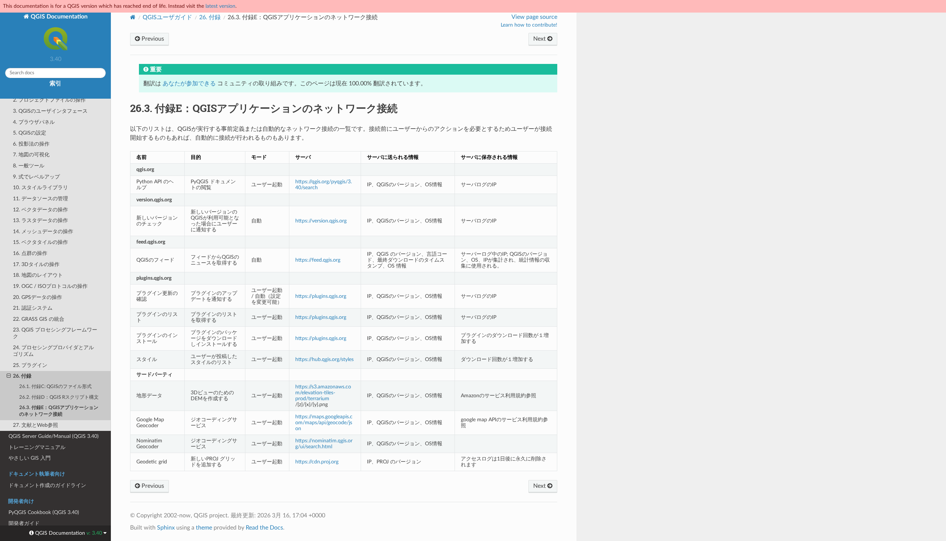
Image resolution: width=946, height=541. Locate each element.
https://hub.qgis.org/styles (324, 359)
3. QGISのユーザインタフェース (50, 111)
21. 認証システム (32, 308)
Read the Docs (264, 528)
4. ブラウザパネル (34, 122)
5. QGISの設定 (29, 133)
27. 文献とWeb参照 (35, 425)
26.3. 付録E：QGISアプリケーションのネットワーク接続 (58, 411)
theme (204, 528)
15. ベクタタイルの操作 (40, 242)
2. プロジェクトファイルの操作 (49, 100)
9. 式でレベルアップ (36, 177)
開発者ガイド (24, 523)
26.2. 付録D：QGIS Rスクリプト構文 (59, 397)
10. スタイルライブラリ (40, 187)
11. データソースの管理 (40, 198)
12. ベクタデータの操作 (40, 209)
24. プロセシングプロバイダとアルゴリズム (53, 351)
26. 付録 (22, 376)
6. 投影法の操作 (31, 144)
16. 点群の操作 (30, 253)
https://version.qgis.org (321, 221)
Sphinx (166, 528)
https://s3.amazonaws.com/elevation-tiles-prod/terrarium (323, 392)
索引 (55, 83)
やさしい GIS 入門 (29, 458)
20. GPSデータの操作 (37, 297)
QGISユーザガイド (167, 17)
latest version (220, 6)
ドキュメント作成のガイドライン (47, 485)
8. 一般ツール (28, 166)
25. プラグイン (30, 365)
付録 (210, 17)
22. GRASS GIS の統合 (38, 319)
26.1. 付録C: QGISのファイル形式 (55, 386)
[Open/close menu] (9, 376)
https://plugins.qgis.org (320, 296)
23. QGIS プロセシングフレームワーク (55, 333)
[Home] (133, 17)
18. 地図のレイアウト (38, 275)
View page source (534, 17)
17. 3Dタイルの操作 (36, 264)
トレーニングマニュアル (36, 447)
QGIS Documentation (58, 17)
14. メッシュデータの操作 (43, 231)
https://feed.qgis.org (317, 260)
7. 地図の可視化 (31, 154)
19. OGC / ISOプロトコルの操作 (50, 286)
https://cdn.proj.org (316, 462)
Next (540, 39)
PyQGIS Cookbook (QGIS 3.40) (43, 512)
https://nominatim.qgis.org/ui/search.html (324, 443)
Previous (152, 39)
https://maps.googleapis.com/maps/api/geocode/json (324, 422)
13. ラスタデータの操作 (40, 220)
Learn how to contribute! (529, 25)
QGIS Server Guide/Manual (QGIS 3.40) (53, 436)
